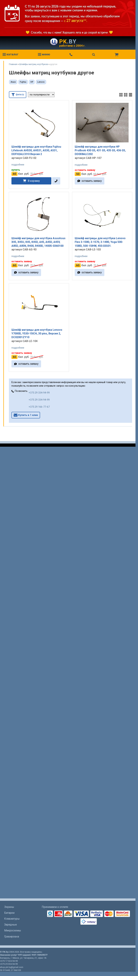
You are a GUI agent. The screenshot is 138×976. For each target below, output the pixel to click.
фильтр (19, 94)
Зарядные (10, 924)
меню (45, 54)
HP (31, 82)
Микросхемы (12, 930)
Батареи (9, 912)
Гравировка (11, 936)
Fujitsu (23, 82)
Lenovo (41, 82)
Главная (13, 64)
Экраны (9, 907)
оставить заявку (92, 180)
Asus (13, 82)
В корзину (34, 180)
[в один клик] (56, 180)
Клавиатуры (12, 918)
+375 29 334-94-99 (39, 392)
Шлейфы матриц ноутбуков (33, 64)
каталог (12, 54)
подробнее (17, 164)
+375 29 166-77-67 (39, 406)
